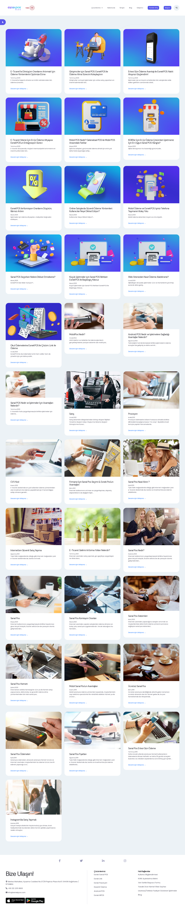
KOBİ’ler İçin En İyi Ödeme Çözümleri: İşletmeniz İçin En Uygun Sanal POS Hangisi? (151, 141)
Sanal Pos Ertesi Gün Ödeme (142, 748)
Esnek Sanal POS (101, 874)
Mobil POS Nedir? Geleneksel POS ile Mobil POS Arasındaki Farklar (92, 141)
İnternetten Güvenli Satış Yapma (26, 550)
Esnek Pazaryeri (100, 883)
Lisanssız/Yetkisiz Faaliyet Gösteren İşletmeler (157, 891)
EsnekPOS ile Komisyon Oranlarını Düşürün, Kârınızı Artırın (31, 210)
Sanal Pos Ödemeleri (20, 754)
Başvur (167, 8)
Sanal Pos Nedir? (136, 550)
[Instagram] (125, 860)
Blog (130, 8)
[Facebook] (59, 860)
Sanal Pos (15, 618)
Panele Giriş (153, 8)
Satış (71, 414)
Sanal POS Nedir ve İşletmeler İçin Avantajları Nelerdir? (32, 404)
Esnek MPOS (99, 895)
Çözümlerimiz (96, 8)
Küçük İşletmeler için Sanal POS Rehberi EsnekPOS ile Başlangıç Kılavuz (88, 278)
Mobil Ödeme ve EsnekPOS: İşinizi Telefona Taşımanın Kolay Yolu (148, 210)
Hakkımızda (111, 8)
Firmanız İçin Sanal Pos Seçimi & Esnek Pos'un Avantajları (91, 483)
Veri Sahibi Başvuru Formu (149, 882)
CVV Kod (15, 482)
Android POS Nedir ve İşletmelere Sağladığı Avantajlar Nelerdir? (148, 336)
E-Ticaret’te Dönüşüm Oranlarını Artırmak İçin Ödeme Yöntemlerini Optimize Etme (33, 73)
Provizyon (132, 414)
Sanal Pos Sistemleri (137, 616)
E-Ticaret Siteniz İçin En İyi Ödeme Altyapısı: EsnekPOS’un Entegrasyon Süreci (32, 141)
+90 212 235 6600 (15, 888)
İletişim (122, 8)
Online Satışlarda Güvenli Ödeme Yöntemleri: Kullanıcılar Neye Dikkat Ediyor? (90, 210)
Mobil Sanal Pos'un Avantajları (83, 686)
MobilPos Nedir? (77, 334)
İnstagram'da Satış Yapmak (24, 819)
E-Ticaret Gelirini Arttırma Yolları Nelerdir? (89, 550)
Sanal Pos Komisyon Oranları (82, 618)
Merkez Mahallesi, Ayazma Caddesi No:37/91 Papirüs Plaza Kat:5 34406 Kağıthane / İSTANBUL (42, 882)
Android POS (99, 891)
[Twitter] (81, 860)
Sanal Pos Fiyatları (77, 754)
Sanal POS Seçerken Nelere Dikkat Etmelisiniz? (33, 277)
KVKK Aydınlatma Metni (148, 878)
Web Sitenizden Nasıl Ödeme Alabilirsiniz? (148, 277)
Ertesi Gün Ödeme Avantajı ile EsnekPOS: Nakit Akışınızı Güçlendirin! (150, 73)
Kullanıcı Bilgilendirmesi (148, 874)
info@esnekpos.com (16, 892)
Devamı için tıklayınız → (19, 89)
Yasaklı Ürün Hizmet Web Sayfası (152, 886)
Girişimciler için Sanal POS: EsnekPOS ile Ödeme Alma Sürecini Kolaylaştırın (88, 73)
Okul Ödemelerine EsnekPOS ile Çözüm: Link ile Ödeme (33, 347)
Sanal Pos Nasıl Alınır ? (138, 482)
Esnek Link (98, 878)
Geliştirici (140, 8)
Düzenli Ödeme (100, 887)
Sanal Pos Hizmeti (19, 684)
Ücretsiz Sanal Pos (137, 686)
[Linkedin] (103, 860)
